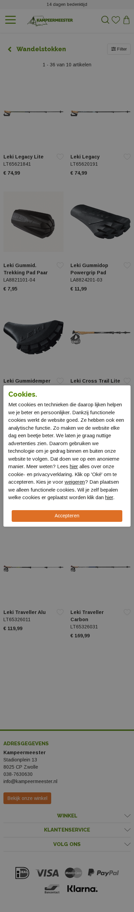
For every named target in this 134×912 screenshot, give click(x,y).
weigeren (75, 482)
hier (74, 466)
